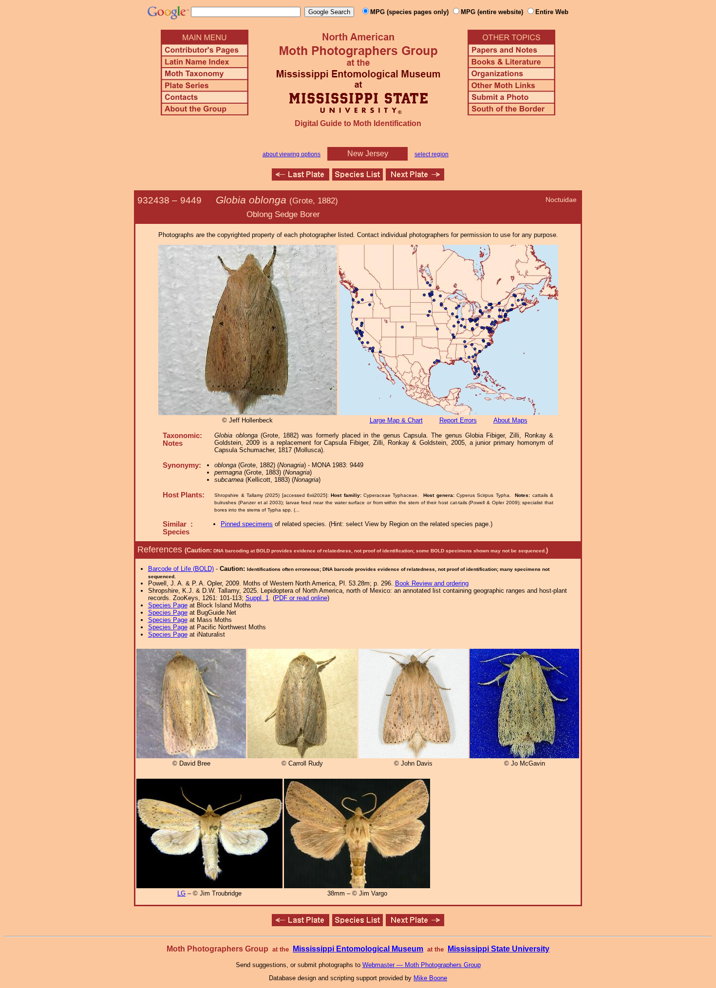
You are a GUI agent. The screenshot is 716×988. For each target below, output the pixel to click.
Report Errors (458, 420)
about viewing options (291, 154)
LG (181, 893)
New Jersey (367, 153)
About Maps (510, 420)
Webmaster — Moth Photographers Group (421, 965)
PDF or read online (301, 598)
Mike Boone (430, 978)
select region (432, 154)
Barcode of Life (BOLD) (181, 568)
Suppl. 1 (257, 598)
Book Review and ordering (432, 583)
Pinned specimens (247, 524)
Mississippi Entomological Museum (358, 949)
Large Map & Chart (396, 420)
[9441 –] (300, 178)
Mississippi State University (498, 949)
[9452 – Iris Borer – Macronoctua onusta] (415, 178)
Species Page (168, 605)
